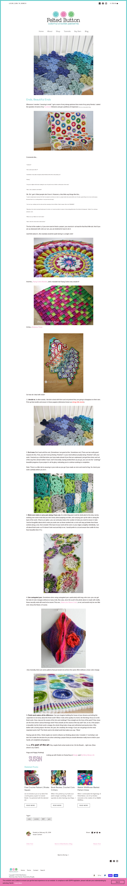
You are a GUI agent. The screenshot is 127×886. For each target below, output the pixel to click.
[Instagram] (106, 3)
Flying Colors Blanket (40, 281)
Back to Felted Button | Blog (63, 844)
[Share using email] (99, 832)
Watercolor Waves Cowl (69, 602)
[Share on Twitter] (94, 832)
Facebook (47, 107)
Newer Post (97, 844)
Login (11, 3)
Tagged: (28, 815)
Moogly (75, 755)
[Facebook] (100, 3)
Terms (29, 870)
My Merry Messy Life (87, 755)
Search (42, 870)
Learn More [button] (18, 883)
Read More (30, 805)
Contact (35, 870)
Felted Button (22, 875)
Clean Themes (18, 877)
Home (23, 870)
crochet (36, 819)
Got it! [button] (118, 882)
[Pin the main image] (97, 832)
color (29, 819)
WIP (43, 819)
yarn (49, 819)
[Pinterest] (103, 3)
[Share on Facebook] (92, 832)
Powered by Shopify (28, 877)
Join (16, 3)
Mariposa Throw (37, 327)
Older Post (29, 844)
